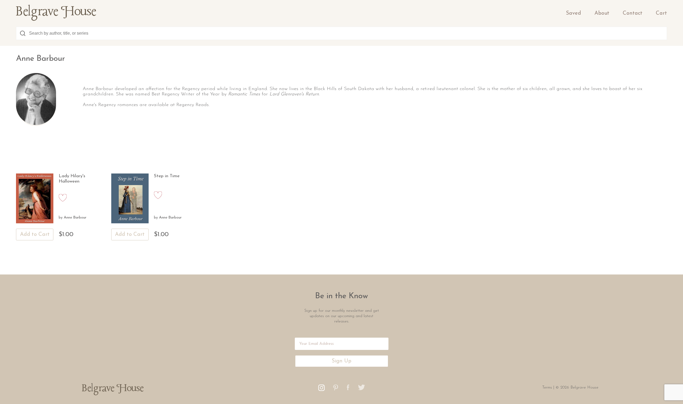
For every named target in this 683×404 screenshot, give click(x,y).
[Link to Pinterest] (335, 389)
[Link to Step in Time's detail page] (130, 198)
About (601, 13)
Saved (573, 13)
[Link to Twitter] (361, 388)
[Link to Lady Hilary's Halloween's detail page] (34, 198)
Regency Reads (192, 105)
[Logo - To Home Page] (56, 19)
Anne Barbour (75, 218)
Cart (661, 13)
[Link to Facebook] (348, 388)
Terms (547, 388)
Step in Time (167, 176)
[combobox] (341, 33)
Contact (632, 13)
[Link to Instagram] (321, 389)
